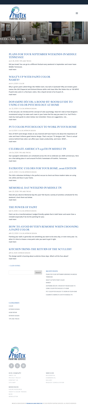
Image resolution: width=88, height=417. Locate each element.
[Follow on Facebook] (11, 365)
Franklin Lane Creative (34, 403)
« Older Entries (14, 266)
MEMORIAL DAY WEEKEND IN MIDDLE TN (35, 187)
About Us (12, 375)
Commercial (51, 378)
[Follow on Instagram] (23, 365)
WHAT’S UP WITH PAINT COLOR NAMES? (29, 78)
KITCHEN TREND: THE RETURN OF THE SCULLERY (40, 249)
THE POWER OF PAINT (23, 207)
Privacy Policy (15, 378)
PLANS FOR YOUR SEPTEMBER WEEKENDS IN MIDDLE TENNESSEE (43, 56)
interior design (30, 108)
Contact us (13, 380)
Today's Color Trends (18, 392)
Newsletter (13, 396)
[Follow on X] (17, 365)
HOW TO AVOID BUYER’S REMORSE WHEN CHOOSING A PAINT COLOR (43, 228)
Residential (50, 375)
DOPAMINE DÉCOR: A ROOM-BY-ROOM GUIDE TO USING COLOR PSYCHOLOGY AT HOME (41, 103)
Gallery (49, 380)
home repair (13, 312)
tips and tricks (25, 61)
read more (12, 69)
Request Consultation (55, 382)
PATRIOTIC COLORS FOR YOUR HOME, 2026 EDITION (42, 168)
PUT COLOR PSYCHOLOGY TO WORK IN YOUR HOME (43, 126)
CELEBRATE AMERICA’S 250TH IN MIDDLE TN (37, 148)
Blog (11, 394)
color (21, 83)
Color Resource (15, 389)
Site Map (12, 382)
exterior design (14, 309)
